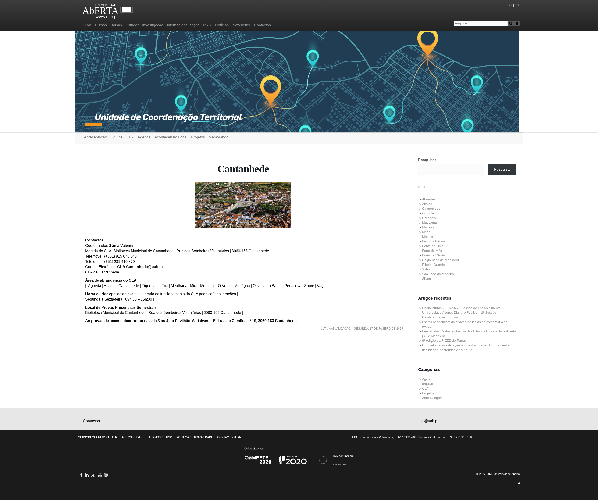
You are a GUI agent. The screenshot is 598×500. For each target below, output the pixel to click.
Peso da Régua (433, 241)
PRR (207, 25)
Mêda (426, 232)
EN (517, 5)
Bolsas (116, 25)
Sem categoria (433, 398)
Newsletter (241, 25)
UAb (87, 25)
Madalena (429, 222)
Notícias (222, 25)
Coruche (428, 213)
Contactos (262, 25)
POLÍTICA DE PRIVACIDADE (194, 437)
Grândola (429, 218)
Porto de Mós (432, 250)
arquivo (427, 384)
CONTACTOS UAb (229, 437)
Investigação (152, 25)
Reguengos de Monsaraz (440, 260)
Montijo (427, 236)
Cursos (101, 25)
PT (510, 5)
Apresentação (95, 137)
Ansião (427, 204)
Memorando (218, 137)
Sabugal (428, 269)
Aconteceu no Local (170, 137)
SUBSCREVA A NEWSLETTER (97, 437)
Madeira (428, 227)
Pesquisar (427, 160)
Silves (426, 278)
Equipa (117, 137)
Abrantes (428, 199)
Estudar (132, 25)
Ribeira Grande (433, 264)
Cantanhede (431, 208)
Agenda (144, 137)
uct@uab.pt (428, 421)
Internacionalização (183, 25)
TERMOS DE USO (160, 437)
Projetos (198, 137)
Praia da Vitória (433, 255)
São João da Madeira (438, 274)
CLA (130, 137)
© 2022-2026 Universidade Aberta (498, 474)
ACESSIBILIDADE (133, 437)
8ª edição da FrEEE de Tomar (444, 340)
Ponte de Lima (433, 246)
